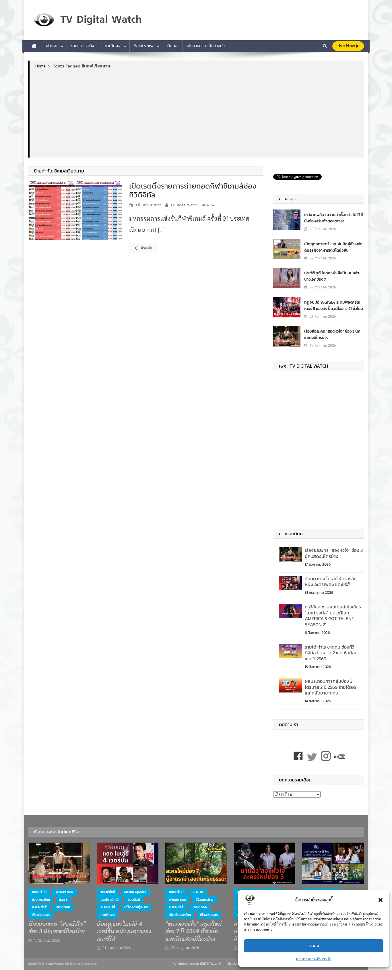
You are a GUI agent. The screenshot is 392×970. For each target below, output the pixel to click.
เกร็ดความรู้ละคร (136, 907)
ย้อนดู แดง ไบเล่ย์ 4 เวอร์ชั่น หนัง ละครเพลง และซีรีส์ (331, 581)
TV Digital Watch (184, 205)
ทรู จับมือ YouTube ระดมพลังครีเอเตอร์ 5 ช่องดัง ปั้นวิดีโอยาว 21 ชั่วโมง (333, 305)
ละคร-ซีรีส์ (39, 907)
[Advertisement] (196, 113)
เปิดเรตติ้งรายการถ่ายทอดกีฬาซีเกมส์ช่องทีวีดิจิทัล (193, 190)
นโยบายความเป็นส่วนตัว (313, 959)
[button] (380, 900)
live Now (346, 46)
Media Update (135, 892)
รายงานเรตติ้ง (82, 46)
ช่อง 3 (63, 899)
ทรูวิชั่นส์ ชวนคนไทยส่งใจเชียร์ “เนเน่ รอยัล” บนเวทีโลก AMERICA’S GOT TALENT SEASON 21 (333, 615)
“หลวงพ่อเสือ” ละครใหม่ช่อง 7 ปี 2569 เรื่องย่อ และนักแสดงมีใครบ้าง (193, 931)
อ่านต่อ (146, 248)
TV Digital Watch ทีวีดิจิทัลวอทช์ (196, 963)
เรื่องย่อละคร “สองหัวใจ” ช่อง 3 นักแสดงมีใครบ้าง (332, 334)
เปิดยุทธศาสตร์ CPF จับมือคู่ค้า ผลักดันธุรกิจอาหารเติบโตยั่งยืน (333, 247)
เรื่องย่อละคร (41, 914)
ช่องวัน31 (134, 899)
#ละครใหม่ (39, 892)
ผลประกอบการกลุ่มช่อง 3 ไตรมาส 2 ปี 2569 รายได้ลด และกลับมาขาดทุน (330, 687)
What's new (64, 892)
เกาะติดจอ (112, 46)
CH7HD (198, 892)
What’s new (144, 46)
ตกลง (314, 945)
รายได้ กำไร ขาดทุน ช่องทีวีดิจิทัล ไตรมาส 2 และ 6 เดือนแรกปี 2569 (331, 652)
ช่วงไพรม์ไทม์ (41, 899)
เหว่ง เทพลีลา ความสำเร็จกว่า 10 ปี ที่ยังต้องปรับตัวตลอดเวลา (333, 218)
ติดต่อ (172, 46)
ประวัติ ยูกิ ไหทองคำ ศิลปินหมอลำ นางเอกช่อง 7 (331, 276)
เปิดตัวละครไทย (180, 914)
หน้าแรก (50, 46)
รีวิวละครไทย (204, 899)
